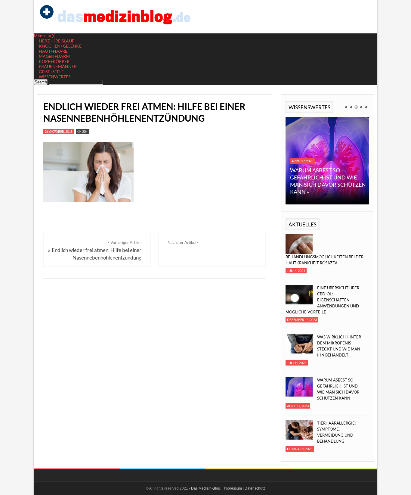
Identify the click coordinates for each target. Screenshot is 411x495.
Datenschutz (255, 488)
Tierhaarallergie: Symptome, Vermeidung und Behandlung (336, 432)
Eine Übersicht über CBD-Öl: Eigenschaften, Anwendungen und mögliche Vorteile (322, 299)
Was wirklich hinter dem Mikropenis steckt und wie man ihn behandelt (339, 346)
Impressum (233, 488)
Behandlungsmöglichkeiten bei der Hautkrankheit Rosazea (324, 259)
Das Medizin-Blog (205, 488)
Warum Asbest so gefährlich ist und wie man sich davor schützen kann (338, 389)
